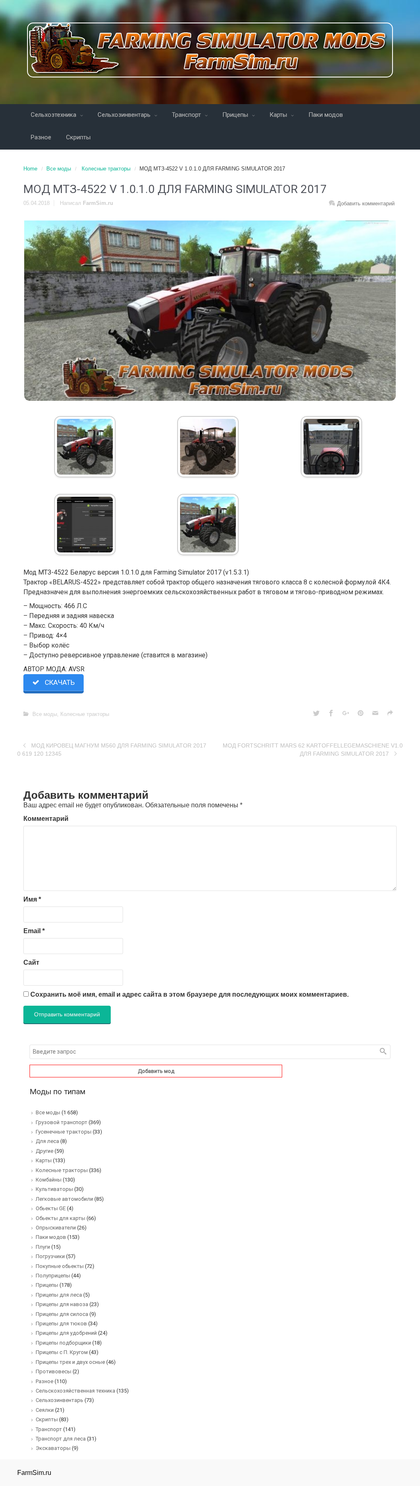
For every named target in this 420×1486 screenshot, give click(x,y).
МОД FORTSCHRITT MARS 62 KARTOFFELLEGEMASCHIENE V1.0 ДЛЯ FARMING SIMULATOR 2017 (313, 749)
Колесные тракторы (106, 169)
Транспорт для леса (61, 1439)
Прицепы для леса (59, 1295)
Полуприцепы (53, 1275)
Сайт (31, 962)
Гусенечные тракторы (63, 1132)
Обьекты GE (51, 1208)
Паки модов (325, 114)
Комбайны (49, 1180)
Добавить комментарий (366, 203)
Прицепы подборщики (63, 1343)
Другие (44, 1151)
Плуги (43, 1247)
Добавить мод (156, 1071)
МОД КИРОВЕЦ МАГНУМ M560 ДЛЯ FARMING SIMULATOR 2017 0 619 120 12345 (111, 749)
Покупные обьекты (60, 1266)
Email (34, 930)
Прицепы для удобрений (66, 1333)
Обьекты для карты (60, 1218)
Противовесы (53, 1371)
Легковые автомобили (64, 1199)
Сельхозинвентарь (125, 114)
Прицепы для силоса (62, 1314)
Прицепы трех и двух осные (70, 1362)
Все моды (58, 169)
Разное (41, 137)
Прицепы (236, 114)
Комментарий (45, 818)
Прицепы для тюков (61, 1323)
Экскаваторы (53, 1448)
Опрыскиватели (56, 1228)
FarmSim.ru (98, 203)
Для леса (47, 1141)
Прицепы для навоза (62, 1304)
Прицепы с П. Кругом (62, 1352)
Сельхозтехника (54, 114)
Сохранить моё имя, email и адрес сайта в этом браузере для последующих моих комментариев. (189, 994)
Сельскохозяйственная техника (75, 1391)
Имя (32, 899)
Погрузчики (50, 1256)
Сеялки (45, 1410)
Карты (279, 114)
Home (30, 169)
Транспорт (187, 114)
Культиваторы (54, 1189)
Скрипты (78, 137)
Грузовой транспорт (61, 1122)
